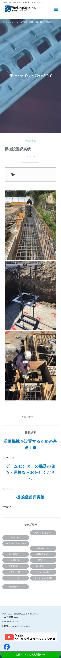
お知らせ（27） (15, 572)
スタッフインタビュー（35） (43, 533)
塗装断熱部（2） (15, 587)
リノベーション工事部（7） (43, 579)
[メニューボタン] (56, 9)
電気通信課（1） (15, 566)
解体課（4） (16, 560)
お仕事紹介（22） (43, 566)
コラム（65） (15, 538)
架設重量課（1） (15, 554)
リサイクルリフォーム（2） (16, 579)
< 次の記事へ (28, 416)
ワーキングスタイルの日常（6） (15, 544)
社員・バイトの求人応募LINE (30, 654)
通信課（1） (43, 560)
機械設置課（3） (43, 554)
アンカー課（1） (43, 572)
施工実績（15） (43, 548)
